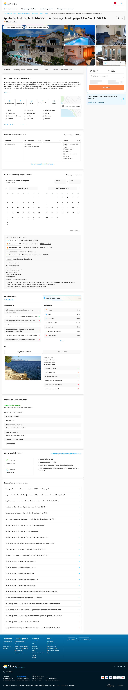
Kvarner (34, 646)
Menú (58, 685)
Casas (5, 644)
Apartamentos (7, 641)
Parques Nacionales (38, 653)
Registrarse (92, 102)
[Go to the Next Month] (79, 188)
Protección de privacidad (45, 685)
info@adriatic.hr (21, 676)
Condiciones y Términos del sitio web (28, 685)
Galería (7, 70)
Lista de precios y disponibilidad (25, 70)
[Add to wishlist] (118, 18)
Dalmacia (35, 648)
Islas (33, 650)
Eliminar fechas (75, 231)
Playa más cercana (24, 352)
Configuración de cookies (67, 685)
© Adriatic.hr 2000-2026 (10, 685)
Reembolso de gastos (21, 648)
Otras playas (62, 352)
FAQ (54, 685)
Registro (101, 102)
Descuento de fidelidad (21, 646)
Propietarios (85, 639)
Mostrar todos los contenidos (14, 125)
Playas (34, 657)
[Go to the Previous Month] (6, 188)
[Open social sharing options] (123, 18)
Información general (53, 650)
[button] (33, 45)
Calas (34, 655)
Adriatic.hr (50, 641)
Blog (48, 653)
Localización (45, 70)
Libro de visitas (51, 644)
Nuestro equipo (51, 646)
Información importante (62, 70)
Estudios (5, 648)
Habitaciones (7, 646)
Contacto (9, 672)
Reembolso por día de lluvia (22, 259)
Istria (33, 644)
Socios (73, 639)
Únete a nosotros (52, 648)
